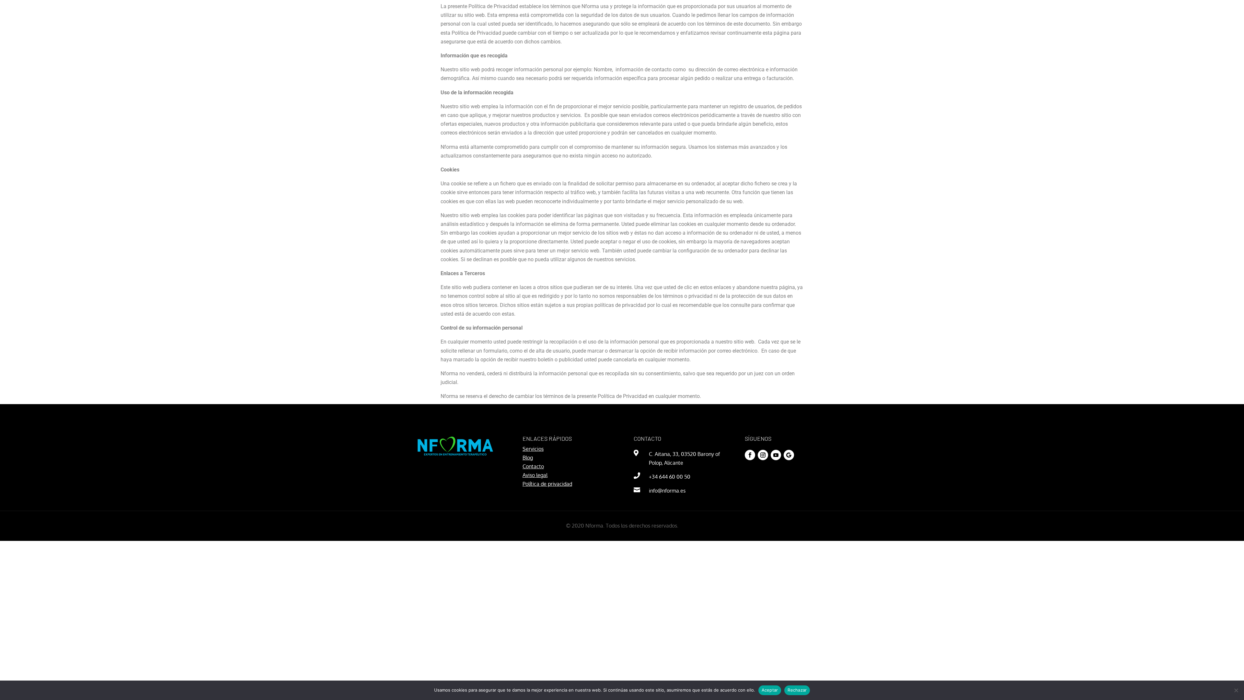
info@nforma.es (667, 490)
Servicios (533, 449)
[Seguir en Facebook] (750, 455)
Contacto (533, 466)
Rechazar (797, 690)
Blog (528, 457)
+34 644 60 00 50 (669, 476)
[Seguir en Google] (789, 455)
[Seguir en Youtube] (776, 455)
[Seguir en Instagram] (763, 455)
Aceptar (770, 690)
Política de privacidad (547, 484)
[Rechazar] (1236, 690)
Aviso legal (535, 475)
